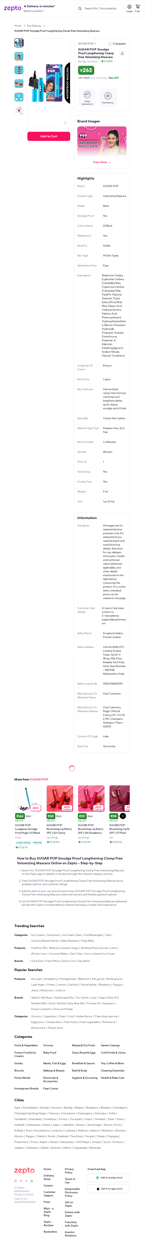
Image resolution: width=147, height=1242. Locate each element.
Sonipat (96, 1142)
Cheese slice (53, 1022)
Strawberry (50, 979)
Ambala (44, 1107)
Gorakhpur (50, 1119)
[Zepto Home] (12, 8)
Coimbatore (68, 1113)
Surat (106, 1142)
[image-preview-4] (19, 97)
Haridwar (100, 1119)
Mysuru (18, 1136)
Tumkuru (117, 1142)
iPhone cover (39, 954)
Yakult (34, 997)
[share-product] (122, 53)
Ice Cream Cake (71, 935)
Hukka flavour (84, 1016)
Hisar (111, 1119)
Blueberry (104, 984)
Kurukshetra (41, 1130)
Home (17, 25)
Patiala (101, 1136)
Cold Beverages (93, 935)
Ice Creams (38, 935)
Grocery (36, 1016)
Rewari (54, 1142)
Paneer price (55, 1028)
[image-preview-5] (19, 110)
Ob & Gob (37, 961)
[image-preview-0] (19, 42)
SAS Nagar (83, 1142)
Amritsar (56, 1107)
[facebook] (28, 1181)
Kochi (117, 1125)
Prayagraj (112, 1136)
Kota (29, 1130)
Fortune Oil (93, 1003)
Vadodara (32, 1148)
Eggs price (37, 1022)
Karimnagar (94, 1125)
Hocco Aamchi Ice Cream (100, 954)
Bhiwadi (105, 1107)
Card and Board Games (45, 941)
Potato (51, 984)
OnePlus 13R (39, 948)
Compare (119, 44)
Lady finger (38, 984)
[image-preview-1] (19, 56)
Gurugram (76, 1119)
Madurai (83, 1130)
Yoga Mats (87, 941)
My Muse (46, 997)
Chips (61, 1016)
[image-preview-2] (19, 69)
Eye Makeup (34, 25)
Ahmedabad (30, 1107)
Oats (108, 935)
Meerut (94, 1130)
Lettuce (60, 990)
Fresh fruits (70, 1022)
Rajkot (43, 1142)
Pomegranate (68, 979)
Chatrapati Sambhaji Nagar (30, 1113)
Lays (93, 997)
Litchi (113, 948)
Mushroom (46, 990)
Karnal (108, 1125)
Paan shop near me (106, 1016)
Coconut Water (58, 954)
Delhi (112, 1113)
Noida (51, 1136)
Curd (71, 1016)
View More (100, 162)
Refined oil (108, 1022)
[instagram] (17, 1181)
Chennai (53, 1113)
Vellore (67, 1148)
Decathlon (84, 961)
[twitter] (22, 1181)
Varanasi (55, 1148)
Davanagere (85, 1113)
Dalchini (73, 984)
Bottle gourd (113, 979)
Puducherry (21, 1142)
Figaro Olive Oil (108, 997)
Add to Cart (48, 136)
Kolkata (18, 1130)
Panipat (89, 1136)
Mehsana (107, 1130)
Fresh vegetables (89, 1022)
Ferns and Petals (63, 1009)
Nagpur (30, 1136)
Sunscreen (53, 935)
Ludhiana (70, 1130)
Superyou (108, 1003)
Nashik (41, 1136)
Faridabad (20, 1119)
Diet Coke (76, 954)
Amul (51, 1003)
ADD (36, 807)
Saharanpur (67, 1142)
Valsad (44, 1148)
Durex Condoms (41, 1009)
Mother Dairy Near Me (70, 1003)
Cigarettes (49, 1016)
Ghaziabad (35, 1119)
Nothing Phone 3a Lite (94, 948)
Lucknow (56, 1130)
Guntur (63, 1119)
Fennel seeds (88, 984)
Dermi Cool (68, 961)
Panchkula (76, 1136)
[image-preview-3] (19, 83)
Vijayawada (80, 1148)
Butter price (38, 1028)
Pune (34, 1142)
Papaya (117, 984)
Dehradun (101, 1113)
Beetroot (83, 979)
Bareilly (68, 1107)
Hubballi (19, 1125)
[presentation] (24, 25)
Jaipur (56, 1125)
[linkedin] (33, 1181)
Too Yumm (82, 997)
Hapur (88, 1119)
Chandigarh (119, 1107)
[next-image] (65, 122)
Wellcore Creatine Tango (63, 948)
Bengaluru (92, 1107)
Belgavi (79, 1107)
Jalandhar (68, 1125)
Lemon (62, 984)
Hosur (120, 1119)
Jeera (34, 990)
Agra (17, 1107)
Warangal (95, 1148)
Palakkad (62, 1136)
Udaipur (19, 1148)
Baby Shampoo (70, 941)
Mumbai (120, 1130)
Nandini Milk (38, 1003)
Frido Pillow (52, 961)
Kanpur (80, 1125)
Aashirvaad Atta (64, 997)
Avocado (36, 979)
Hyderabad (33, 1125)
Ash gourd (98, 979)
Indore (46, 1125)
